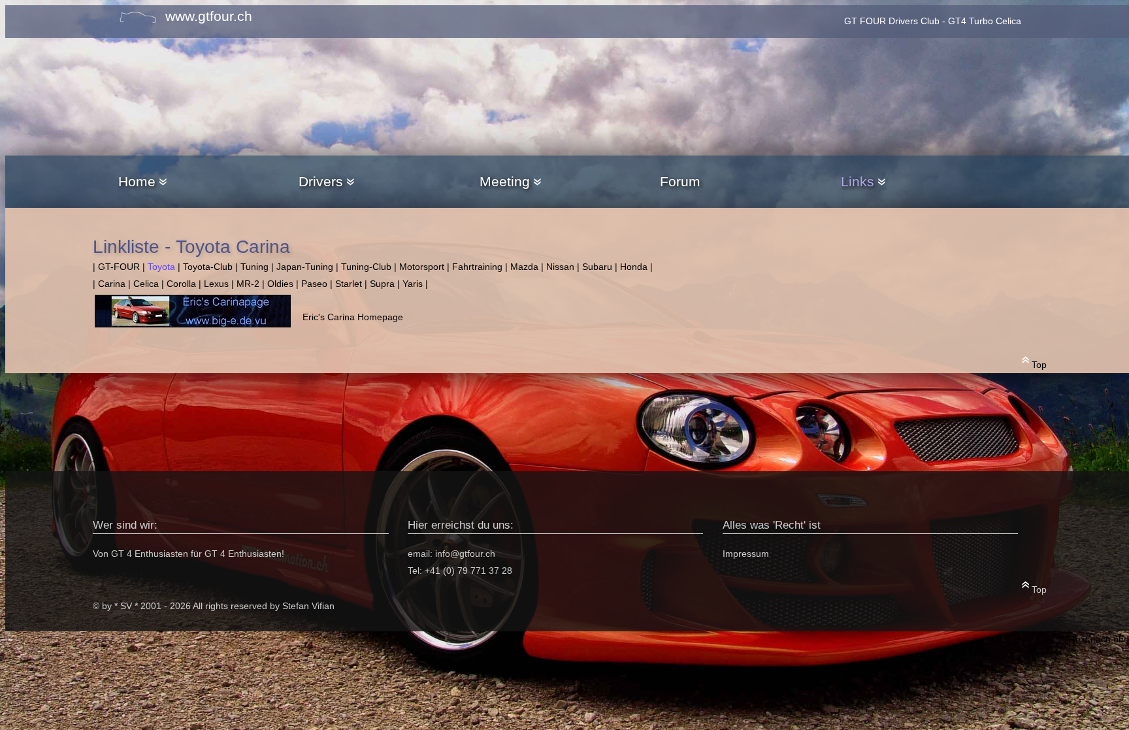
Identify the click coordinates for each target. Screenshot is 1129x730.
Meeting (505, 181)
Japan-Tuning (304, 267)
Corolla (181, 284)
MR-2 (248, 284)
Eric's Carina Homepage (353, 317)
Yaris (412, 284)
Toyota (161, 267)
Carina (111, 284)
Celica (146, 284)
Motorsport (421, 267)
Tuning (254, 267)
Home (136, 181)
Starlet (348, 284)
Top (1038, 365)
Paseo (314, 284)
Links (857, 181)
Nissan (560, 267)
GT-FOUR (119, 267)
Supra (382, 284)
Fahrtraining (477, 267)
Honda (633, 267)
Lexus (216, 284)
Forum (680, 181)
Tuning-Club (366, 267)
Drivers (321, 181)
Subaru (597, 267)
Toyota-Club (208, 267)
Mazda (524, 267)
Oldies (280, 284)
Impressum (746, 554)
